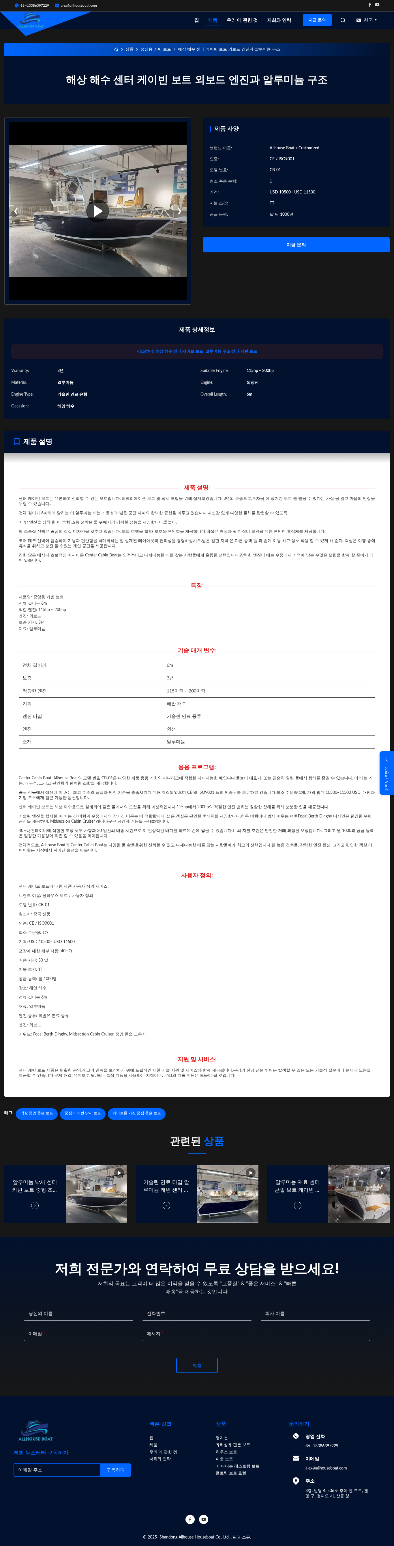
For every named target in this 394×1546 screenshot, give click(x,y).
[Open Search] (343, 20)
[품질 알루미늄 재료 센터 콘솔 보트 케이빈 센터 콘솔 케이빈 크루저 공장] (359, 1194)
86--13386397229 (321, 1446)
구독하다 (115, 1470)
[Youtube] (377, 5)
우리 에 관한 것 (242, 20)
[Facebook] (369, 5)
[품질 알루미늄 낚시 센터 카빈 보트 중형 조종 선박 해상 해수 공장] (96, 1194)
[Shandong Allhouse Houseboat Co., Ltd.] (30, 20)
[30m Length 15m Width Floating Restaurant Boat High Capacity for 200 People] (98, 211)
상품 (129, 49)
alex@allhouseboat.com (79, 5)
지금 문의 (317, 20)
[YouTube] (203, 1519)
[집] (116, 49)
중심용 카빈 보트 (155, 49)
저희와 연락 (279, 20)
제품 (212, 20)
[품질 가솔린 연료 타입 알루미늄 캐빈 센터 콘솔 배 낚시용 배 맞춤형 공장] (227, 1194)
